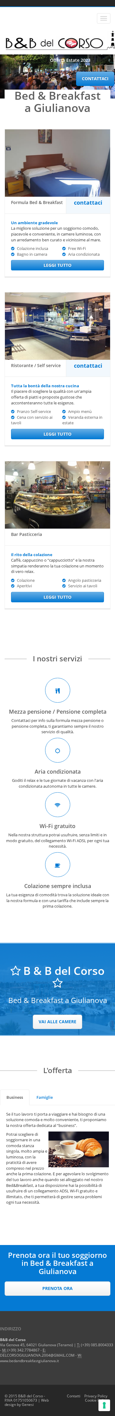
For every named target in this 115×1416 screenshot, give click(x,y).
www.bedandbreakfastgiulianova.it (29, 1360)
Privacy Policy (95, 1396)
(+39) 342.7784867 (23, 1350)
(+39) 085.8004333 (97, 1344)
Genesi (28, 1404)
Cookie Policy (96, 1400)
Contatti (73, 1396)
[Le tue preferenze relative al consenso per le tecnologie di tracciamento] (104, 1405)
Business (14, 1097)
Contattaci (95, 78)
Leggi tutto (57, 265)
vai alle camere (57, 1021)
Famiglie (44, 1097)
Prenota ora (57, 1288)
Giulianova (47, 1344)
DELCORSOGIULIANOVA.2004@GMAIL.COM (37, 1355)
